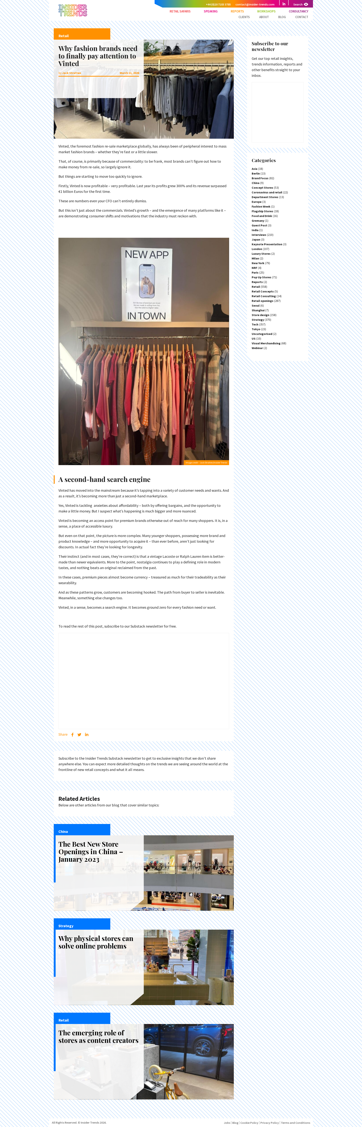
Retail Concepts (263, 291)
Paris (255, 272)
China (255, 183)
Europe (257, 202)
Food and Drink (262, 216)
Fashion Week (261, 206)
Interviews (259, 235)
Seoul (256, 305)
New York (258, 263)
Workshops (266, 11)
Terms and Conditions (295, 1122)
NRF (254, 268)
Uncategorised (262, 334)
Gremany (258, 220)
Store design (260, 315)
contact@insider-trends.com (255, 4)
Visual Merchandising (266, 343)
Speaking (211, 11)
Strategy (258, 320)
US (253, 338)
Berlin (256, 173)
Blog (282, 17)
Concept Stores (262, 187)
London (257, 249)
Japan (256, 239)
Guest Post (259, 225)
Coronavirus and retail (267, 192)
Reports (237, 11)
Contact (301, 17)
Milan (255, 258)
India (255, 230)
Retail (256, 286)
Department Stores (265, 197)
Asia (254, 169)
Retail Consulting (264, 296)
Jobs (227, 1122)
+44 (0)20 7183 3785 (218, 4)
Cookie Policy (249, 1122)
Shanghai (258, 310)
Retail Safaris (180, 11)
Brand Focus (260, 178)
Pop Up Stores (261, 277)
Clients (244, 17)
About (264, 17)
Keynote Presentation (267, 244)
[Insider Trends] (72, 16)
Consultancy (298, 11)
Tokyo (256, 329)
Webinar (257, 348)
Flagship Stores (262, 211)
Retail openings (262, 301)
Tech (255, 324)
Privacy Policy (269, 1122)
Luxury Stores (261, 253)
